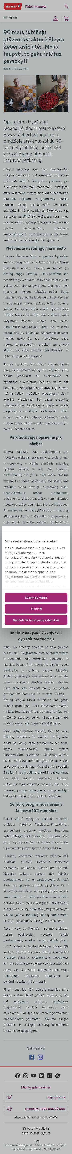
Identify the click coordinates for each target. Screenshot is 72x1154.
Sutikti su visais (36, 597)
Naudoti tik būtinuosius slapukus (36, 620)
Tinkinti (36, 609)
